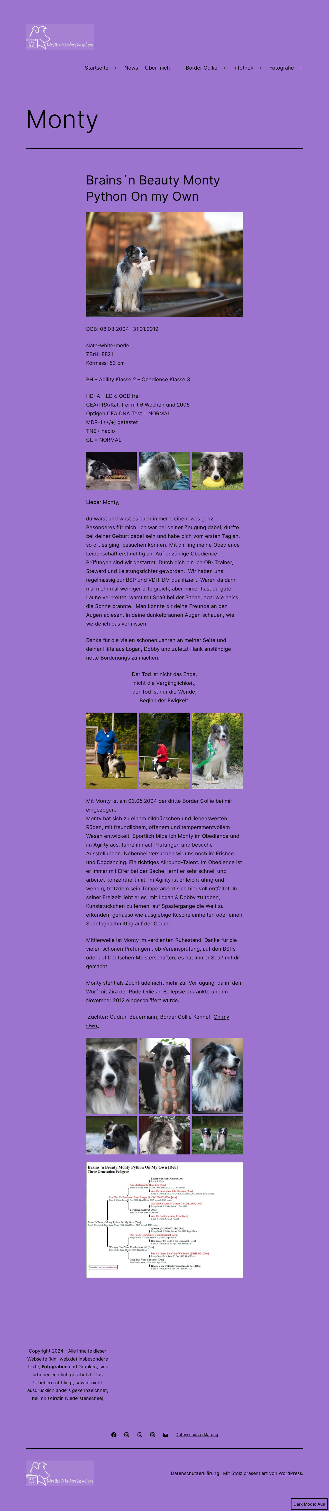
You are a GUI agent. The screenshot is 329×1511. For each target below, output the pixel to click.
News (131, 68)
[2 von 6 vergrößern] (183, 1044)
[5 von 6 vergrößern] (183, 1123)
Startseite (96, 68)
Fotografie (281, 68)
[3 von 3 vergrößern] (236, 458)
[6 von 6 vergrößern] (236, 1123)
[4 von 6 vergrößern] (130, 1123)
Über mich (157, 68)
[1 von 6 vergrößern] (130, 1044)
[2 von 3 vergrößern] (183, 458)
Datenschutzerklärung (195, 1473)
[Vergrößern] (236, 1168)
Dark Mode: (305, 1504)
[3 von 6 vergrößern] (236, 1044)
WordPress (290, 1473)
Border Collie (201, 68)
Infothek (243, 68)
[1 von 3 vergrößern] (130, 458)
